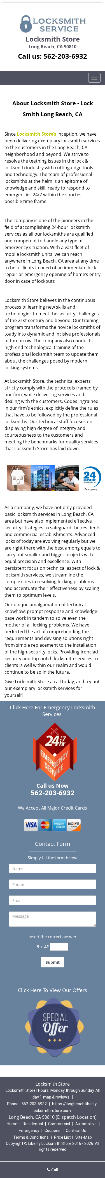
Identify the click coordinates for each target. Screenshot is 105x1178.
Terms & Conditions (31, 1137)
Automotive (86, 1124)
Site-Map (83, 1137)
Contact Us (76, 1130)
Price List (62, 1137)
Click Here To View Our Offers (52, 990)
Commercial (59, 1124)
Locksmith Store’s (36, 134)
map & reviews (56, 1097)
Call (54, 1169)
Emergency (29, 1130)
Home (12, 1124)
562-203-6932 (65, 56)
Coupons (52, 1130)
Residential (33, 1124)
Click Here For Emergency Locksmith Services (52, 710)
